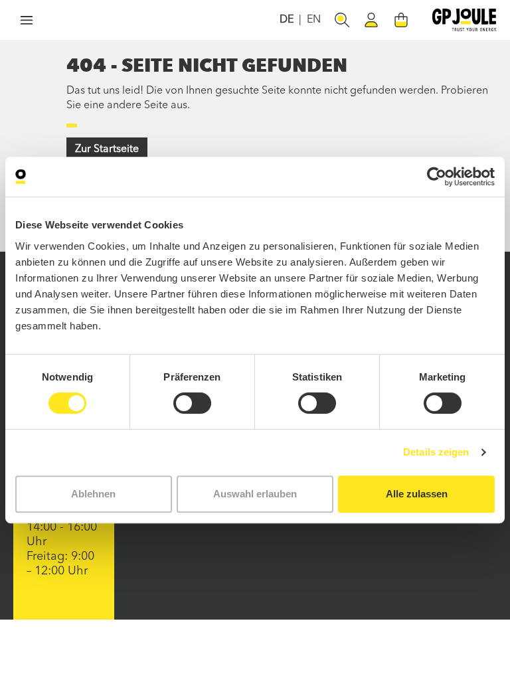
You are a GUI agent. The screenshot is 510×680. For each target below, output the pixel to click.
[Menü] (26, 20)
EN (314, 20)
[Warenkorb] (401, 20)
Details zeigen (436, 452)
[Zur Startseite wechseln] (464, 20)
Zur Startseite (107, 149)
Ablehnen (93, 493)
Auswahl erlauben (255, 493)
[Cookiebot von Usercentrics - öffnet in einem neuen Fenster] (437, 177)
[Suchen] (342, 20)
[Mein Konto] (371, 20)
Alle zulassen (417, 493)
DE (287, 20)
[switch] (192, 403)
